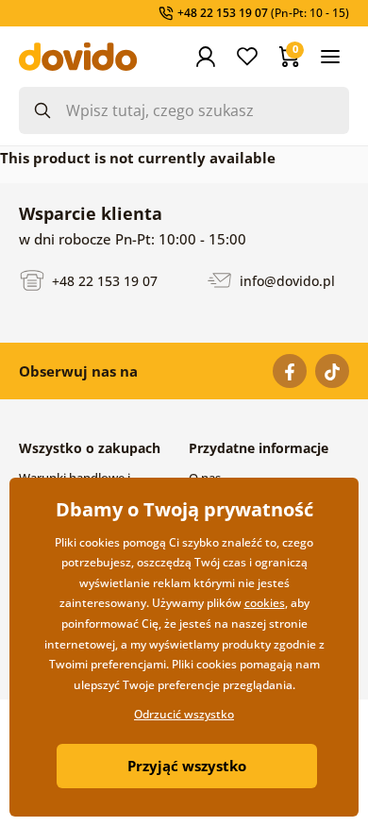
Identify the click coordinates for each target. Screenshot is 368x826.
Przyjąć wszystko (186, 765)
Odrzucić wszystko (184, 714)
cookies (264, 603)
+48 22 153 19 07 (103, 280)
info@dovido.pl (285, 280)
